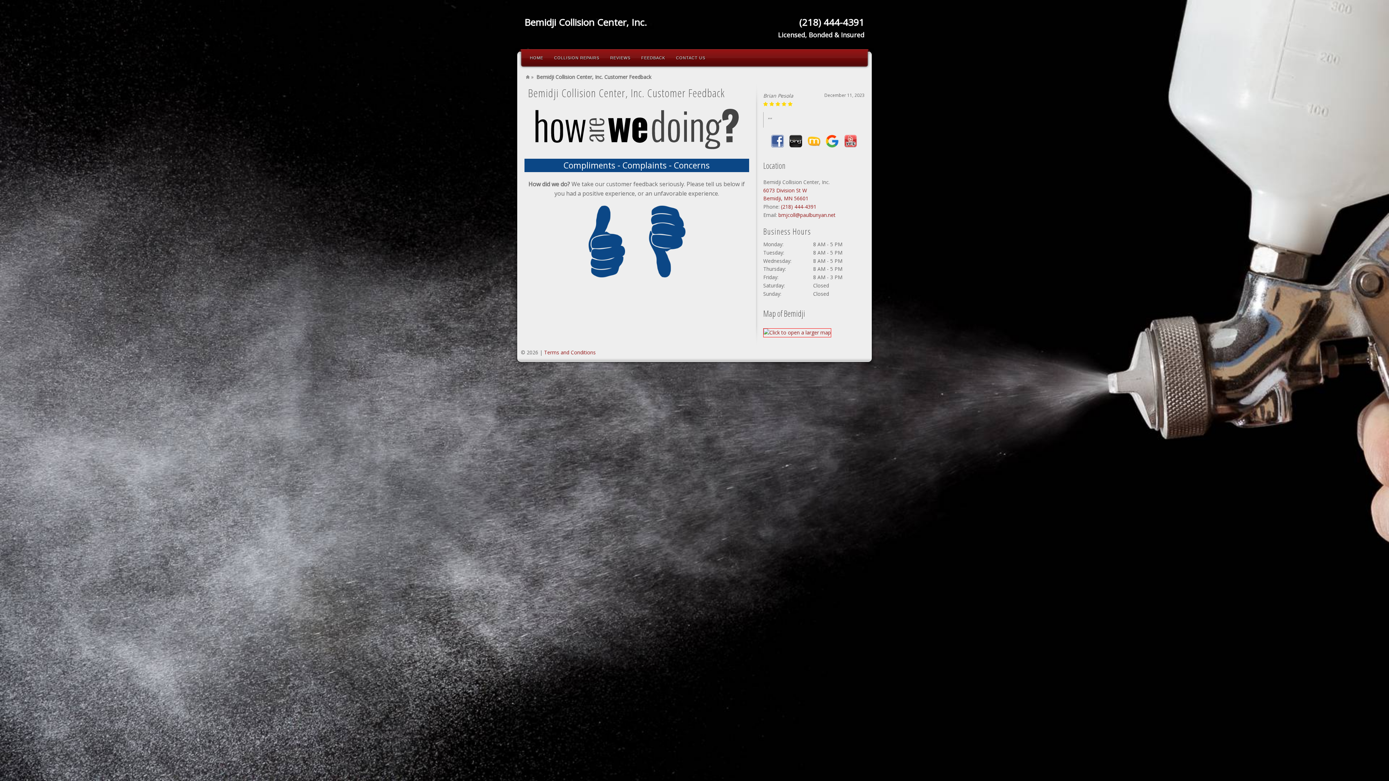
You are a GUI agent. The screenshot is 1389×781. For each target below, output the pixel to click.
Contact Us (690, 58)
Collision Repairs (576, 58)
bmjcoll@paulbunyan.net (807, 215)
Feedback (653, 58)
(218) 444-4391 (798, 206)
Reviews (620, 58)
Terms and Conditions (570, 352)
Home (536, 58)
